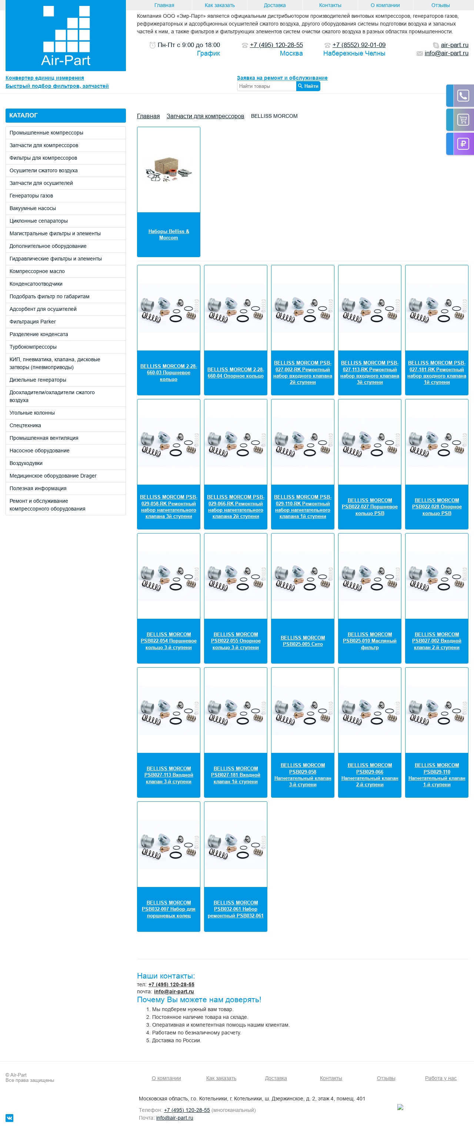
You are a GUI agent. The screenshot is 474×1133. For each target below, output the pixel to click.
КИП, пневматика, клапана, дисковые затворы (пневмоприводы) (55, 363)
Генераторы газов (31, 196)
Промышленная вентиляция (44, 438)
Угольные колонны (32, 413)
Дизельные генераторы (38, 380)
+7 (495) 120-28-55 (171, 984)
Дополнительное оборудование (48, 246)
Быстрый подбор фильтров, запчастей (57, 86)
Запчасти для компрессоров (44, 145)
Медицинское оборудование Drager (53, 476)
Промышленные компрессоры (46, 133)
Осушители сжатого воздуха (44, 170)
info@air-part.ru (174, 991)
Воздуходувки (26, 463)
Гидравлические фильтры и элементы (56, 259)
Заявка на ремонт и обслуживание (282, 78)
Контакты (330, 5)
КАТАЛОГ (23, 115)
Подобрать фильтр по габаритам (50, 296)
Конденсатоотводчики (36, 284)
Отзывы (440, 5)
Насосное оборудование (40, 450)
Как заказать (220, 5)
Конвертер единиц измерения (45, 78)
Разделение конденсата (39, 334)
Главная (164, 5)
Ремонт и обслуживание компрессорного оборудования (48, 505)
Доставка (275, 5)
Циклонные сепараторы (39, 221)
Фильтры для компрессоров (43, 158)
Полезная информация (38, 488)
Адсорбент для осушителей (43, 309)
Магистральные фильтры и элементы (55, 233)
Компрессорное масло (37, 271)
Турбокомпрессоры (33, 347)
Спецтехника (25, 425)
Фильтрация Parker (33, 322)
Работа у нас (441, 1078)
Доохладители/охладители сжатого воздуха (52, 396)
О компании (385, 5)
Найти (311, 86)
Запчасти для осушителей (41, 183)
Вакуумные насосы (33, 208)
